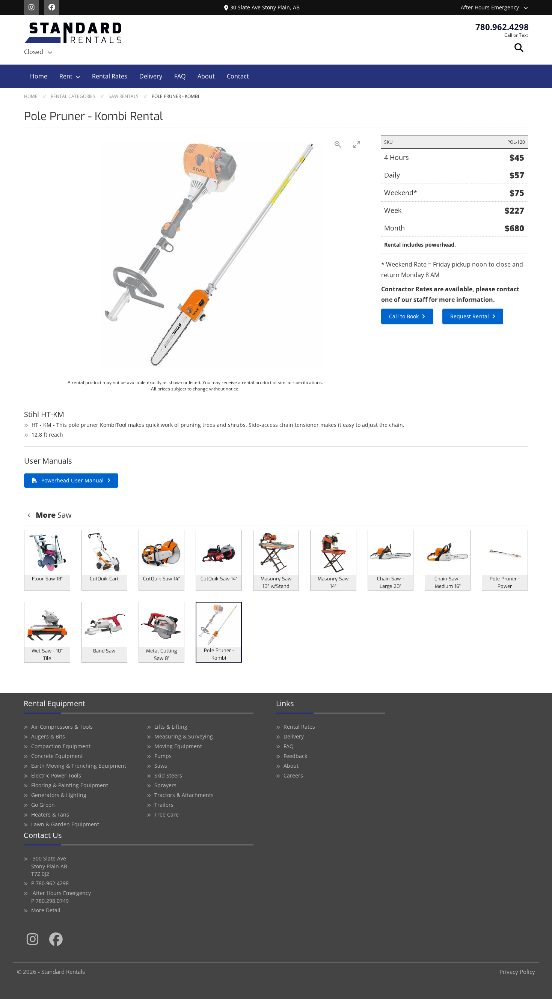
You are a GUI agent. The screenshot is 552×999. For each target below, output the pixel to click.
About (206, 76)
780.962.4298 (502, 26)
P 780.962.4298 (50, 883)
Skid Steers (168, 775)
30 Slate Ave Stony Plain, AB (265, 7)
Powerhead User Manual (72, 480)
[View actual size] (338, 144)
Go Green (43, 804)
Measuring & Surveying (183, 736)
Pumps (163, 755)
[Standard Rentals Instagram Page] (34, 7)
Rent (65, 76)
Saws (160, 765)
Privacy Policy (517, 971)
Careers (293, 775)
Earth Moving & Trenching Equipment (78, 765)
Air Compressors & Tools (62, 726)
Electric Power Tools (56, 775)
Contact (238, 76)
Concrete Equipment (57, 755)
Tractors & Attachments (184, 795)
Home (38, 76)
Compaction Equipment (60, 746)
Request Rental (469, 316)
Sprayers (165, 785)
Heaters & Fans (50, 814)
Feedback (295, 755)
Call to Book (404, 316)
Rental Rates (109, 76)
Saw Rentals (124, 96)
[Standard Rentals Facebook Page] (53, 7)
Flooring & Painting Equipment (69, 785)
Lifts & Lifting (170, 726)
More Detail (45, 910)
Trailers (163, 804)
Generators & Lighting (58, 795)
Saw (54, 515)
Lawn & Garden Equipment (65, 824)
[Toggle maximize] (356, 144)
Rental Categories (73, 96)
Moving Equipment (178, 746)
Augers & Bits (48, 736)
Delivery (150, 76)
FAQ (180, 76)
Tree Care (166, 814)
